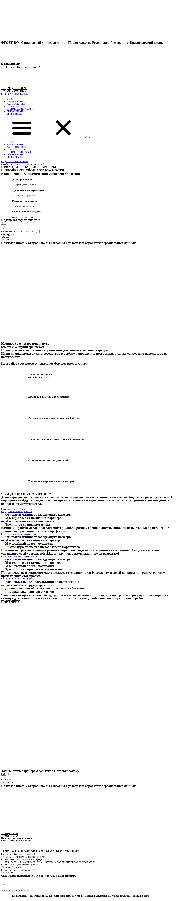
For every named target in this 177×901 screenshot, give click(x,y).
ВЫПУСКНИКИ (15, 111)
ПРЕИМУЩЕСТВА (16, 106)
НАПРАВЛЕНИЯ (15, 101)
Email (4, 779)
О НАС (10, 99)
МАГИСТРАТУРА (33, 862)
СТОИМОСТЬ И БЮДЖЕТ (20, 109)
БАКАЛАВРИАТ (13, 862)
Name (4, 774)
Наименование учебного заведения (18, 231)
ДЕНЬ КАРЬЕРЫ (15, 114)
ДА (6, 873)
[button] (14, 94)
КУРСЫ (49, 862)
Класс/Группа (7, 234)
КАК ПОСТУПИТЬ (16, 104)
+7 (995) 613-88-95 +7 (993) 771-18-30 (14, 89)
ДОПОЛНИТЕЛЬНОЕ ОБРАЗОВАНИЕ (76, 862)
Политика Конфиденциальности (17, 838)
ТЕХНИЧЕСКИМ (36, 857)
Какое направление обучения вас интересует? (22, 859)
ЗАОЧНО (18, 867)
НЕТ (13, 873)
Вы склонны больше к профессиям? (18, 854)
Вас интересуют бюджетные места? (18, 870)
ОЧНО (8, 867)
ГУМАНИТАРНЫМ (14, 857)
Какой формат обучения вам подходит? (19, 865)
